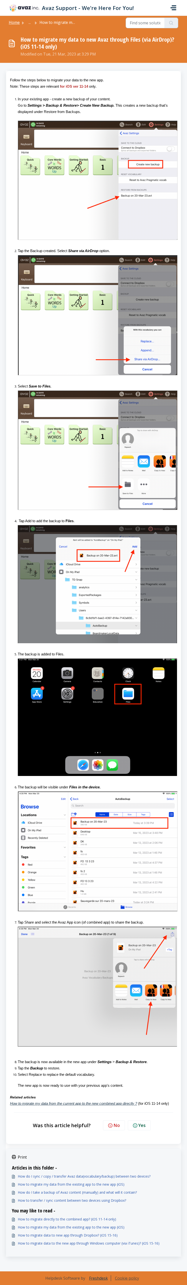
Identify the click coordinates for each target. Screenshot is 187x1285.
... (29, 22)
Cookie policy (127, 1278)
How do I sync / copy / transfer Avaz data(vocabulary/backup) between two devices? (84, 1176)
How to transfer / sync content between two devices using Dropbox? (72, 1200)
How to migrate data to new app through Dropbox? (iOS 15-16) (68, 1235)
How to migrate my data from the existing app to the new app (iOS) (71, 1184)
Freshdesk (98, 1278)
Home (14, 22)
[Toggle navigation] (173, 7)
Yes (142, 1125)
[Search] (171, 23)
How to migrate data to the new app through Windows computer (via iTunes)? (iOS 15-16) (88, 1243)
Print (22, 1157)
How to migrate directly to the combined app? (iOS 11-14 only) (67, 1219)
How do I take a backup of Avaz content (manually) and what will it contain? (77, 1192)
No (116, 1125)
